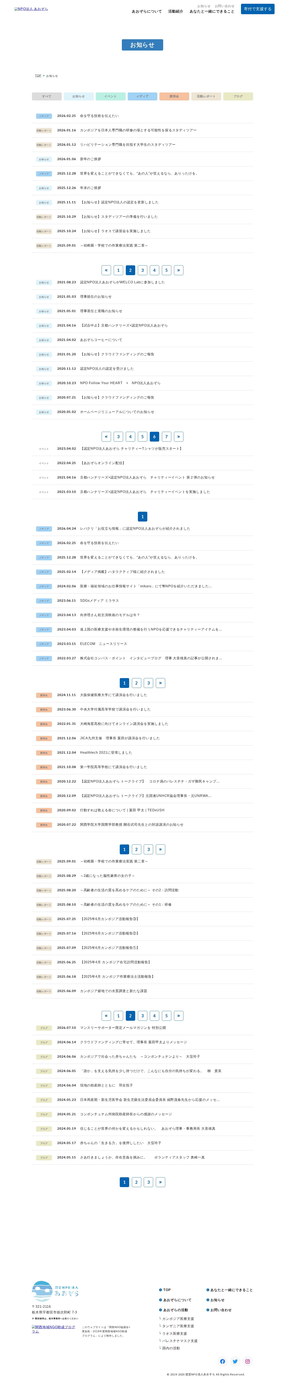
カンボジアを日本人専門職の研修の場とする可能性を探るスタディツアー (138, 130)
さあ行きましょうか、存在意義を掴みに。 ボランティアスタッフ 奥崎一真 (142, 1157)
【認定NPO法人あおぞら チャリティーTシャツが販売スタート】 (131, 448)
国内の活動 (171, 1348)
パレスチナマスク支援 (180, 1341)
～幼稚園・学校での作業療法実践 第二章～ (114, 245)
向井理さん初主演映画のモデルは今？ (110, 615)
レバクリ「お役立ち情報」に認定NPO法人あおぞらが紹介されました (135, 528)
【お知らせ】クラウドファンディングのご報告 (117, 354)
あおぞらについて (147, 11)
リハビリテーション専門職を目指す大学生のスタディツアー (128, 144)
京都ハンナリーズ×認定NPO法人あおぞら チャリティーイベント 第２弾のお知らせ (147, 477)
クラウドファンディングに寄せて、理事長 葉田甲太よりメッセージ (133, 1042)
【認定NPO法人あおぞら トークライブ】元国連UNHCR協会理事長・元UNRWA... (145, 796)
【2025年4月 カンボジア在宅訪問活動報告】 (116, 962)
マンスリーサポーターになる (179, 1255)
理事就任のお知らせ (96, 296)
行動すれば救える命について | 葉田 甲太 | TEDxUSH (122, 810)
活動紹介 (175, 11)
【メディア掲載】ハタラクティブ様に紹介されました (122, 571)
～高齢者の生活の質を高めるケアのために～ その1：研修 (126, 904)
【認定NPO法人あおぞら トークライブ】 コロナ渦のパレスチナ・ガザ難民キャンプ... (149, 781)
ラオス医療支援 (174, 1333)
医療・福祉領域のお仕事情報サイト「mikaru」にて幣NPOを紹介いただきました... (146, 586)
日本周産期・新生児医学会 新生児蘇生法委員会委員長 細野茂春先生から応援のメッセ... (150, 1099)
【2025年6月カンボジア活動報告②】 (110, 933)
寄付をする (111, 1255)
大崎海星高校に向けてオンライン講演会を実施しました (124, 723)
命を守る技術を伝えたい (99, 116)
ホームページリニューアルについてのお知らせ (117, 412)
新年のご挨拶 (90, 159)
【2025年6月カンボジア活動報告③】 (110, 919)
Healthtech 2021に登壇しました (106, 752)
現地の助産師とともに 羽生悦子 (106, 1085)
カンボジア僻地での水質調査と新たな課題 (113, 991)
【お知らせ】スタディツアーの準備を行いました (119, 216)
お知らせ (204, 6)
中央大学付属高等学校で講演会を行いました (115, 709)
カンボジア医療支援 (178, 1318)
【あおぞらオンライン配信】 (103, 463)
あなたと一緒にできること (212, 11)
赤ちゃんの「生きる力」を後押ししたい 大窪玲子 (120, 1143)
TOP (38, 75)
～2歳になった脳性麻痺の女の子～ (107, 875)
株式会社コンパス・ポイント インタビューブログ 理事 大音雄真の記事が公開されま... (151, 658)
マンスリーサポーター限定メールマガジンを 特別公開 (123, 1027)
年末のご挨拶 (90, 188)
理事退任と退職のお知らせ (101, 311)
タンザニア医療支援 (178, 1326)
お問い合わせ (225, 6)
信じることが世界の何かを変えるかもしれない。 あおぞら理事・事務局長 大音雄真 (148, 1128)
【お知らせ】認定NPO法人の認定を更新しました (119, 202)
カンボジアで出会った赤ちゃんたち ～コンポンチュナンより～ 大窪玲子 (140, 1056)
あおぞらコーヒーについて (101, 340)
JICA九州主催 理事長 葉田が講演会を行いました (120, 738)
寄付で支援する (258, 9)
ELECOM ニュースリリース (103, 644)
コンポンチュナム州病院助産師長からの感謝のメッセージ (126, 1114)
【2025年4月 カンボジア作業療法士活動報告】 (117, 976)
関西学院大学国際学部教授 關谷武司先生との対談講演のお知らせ (132, 824)
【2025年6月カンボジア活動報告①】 (110, 947)
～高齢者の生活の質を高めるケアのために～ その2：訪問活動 (129, 890)
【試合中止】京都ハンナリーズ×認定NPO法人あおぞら (124, 325)
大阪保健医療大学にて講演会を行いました (113, 695)
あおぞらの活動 (175, 1310)
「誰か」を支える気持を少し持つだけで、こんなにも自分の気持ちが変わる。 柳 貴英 (151, 1071)
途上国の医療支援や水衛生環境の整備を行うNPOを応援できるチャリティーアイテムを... (151, 629)
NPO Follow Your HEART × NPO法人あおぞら (120, 383)
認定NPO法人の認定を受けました (107, 368)
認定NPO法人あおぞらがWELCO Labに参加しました (122, 282)
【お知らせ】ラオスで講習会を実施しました (115, 231)
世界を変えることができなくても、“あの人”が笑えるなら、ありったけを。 (139, 173)
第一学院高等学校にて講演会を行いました (113, 767)
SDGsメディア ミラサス (99, 600)
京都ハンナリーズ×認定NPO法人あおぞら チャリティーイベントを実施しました (145, 492)
